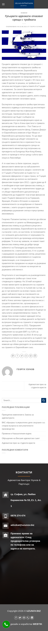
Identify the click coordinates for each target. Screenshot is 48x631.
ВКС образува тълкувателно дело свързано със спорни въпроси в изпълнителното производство (23, 426)
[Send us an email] (24, 618)
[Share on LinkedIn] (35, 356)
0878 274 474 (18, 515)
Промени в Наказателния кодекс (17, 434)
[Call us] (28, 618)
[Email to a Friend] (26, 356)
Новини (24, 13)
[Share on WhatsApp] (13, 356)
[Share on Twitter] (22, 356)
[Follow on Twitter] (20, 618)
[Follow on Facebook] (16, 618)
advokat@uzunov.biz (22, 525)
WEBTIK (37, 624)
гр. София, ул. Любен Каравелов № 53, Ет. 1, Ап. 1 (26, 500)
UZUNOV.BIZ (33, 611)
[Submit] (43, 400)
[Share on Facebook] (17, 356)
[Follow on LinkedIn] (32, 618)
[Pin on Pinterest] (31, 356)
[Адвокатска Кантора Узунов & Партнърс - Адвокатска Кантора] (24, 4)
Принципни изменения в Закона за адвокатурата (18, 416)
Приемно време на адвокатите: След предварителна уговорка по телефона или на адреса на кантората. (25, 541)
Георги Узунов (36, 26)
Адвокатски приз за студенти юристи (18, 443)
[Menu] (3, 4)
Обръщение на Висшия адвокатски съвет (21, 438)
